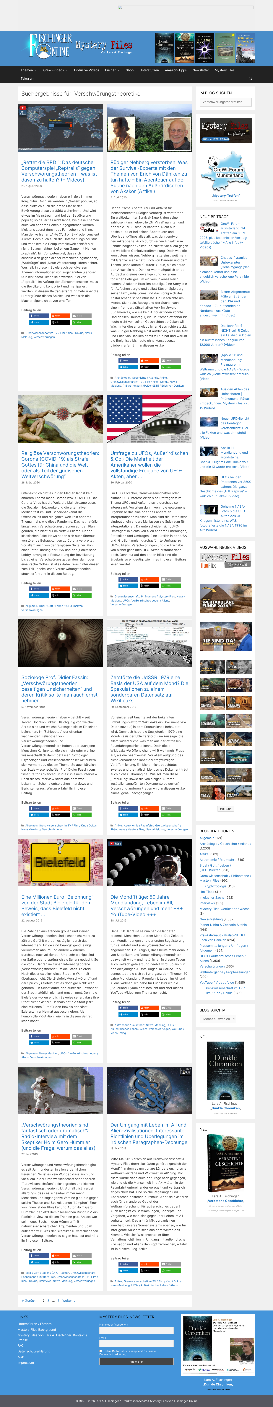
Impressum (26, 1362)
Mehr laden (225, 809)
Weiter (69, 1301)
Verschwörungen (44, 337)
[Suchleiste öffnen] (250, 78)
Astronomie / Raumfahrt (139, 825)
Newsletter (201, 70)
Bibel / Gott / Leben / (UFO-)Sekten (61, 605)
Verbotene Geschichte (225, 1201)
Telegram (28, 78)
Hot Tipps (207, 892)
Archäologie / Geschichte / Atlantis (136, 377)
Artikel (163, 377)
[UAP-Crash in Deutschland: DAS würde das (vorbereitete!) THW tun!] (239, 792)
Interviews (45, 1280)
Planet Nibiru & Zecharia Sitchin (223, 925)
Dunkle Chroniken (226, 1108)
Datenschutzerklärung (34, 1351)
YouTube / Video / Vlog (217, 982)
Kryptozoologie (215, 886)
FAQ (21, 1345)
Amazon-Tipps (176, 70)
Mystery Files (225, 70)
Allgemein (31, 605)
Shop (130, 70)
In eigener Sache (212, 897)
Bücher (110, 70)
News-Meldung (31, 829)
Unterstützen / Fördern (35, 1324)
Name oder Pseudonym (113, 1324)
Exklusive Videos (86, 70)
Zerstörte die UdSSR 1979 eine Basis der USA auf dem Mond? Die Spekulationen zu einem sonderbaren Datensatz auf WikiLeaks (149, 688)
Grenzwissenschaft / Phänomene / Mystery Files (145, 596)
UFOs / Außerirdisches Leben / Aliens (146, 600)
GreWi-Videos (53, 70)
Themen (27, 70)
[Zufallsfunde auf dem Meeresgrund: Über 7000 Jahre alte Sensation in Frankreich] (212, 721)
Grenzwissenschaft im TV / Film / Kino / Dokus (54, 332)
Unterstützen (149, 70)
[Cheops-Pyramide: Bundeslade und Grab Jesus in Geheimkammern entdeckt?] (239, 721)
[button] (39, 315)
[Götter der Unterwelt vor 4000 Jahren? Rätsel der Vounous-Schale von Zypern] (239, 685)
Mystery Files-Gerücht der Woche (225, 909)
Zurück (28, 1301)
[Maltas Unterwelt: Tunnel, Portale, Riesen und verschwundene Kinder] (239, 703)
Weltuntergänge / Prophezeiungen (225, 972)
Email (102, 1337)
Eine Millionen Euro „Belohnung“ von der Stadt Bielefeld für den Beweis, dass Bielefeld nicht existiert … (57, 905)
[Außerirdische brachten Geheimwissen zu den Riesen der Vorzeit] (212, 739)
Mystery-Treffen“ (226, 195)
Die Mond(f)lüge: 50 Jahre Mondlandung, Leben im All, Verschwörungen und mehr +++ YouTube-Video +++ (146, 905)
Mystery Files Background (37, 1329)
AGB (21, 1357)
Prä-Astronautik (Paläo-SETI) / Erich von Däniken (153, 385)
